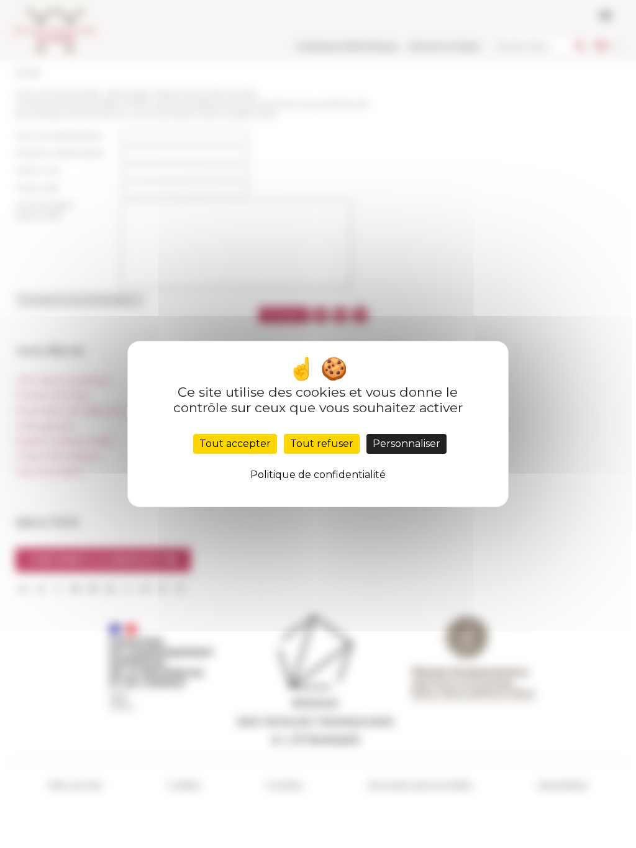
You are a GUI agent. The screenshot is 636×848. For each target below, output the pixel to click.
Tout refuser (321, 443)
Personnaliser (406, 443)
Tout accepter (235, 443)
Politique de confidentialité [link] (318, 474)
